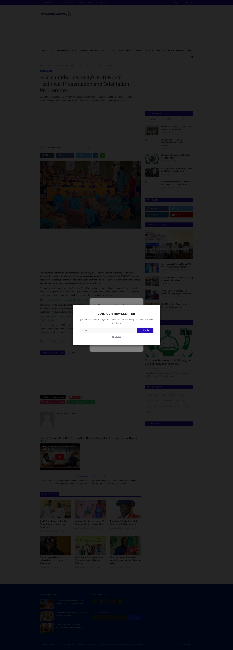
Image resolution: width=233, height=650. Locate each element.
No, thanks (116, 336)
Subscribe (145, 330)
